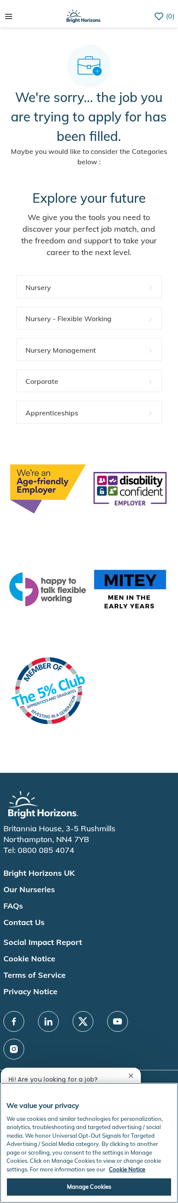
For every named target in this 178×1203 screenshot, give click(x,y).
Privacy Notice (30, 991)
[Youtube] (117, 1021)
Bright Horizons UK (39, 873)
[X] (83, 1021)
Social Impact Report (42, 942)
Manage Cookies (89, 1186)
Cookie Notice (29, 959)
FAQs (13, 906)
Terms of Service (34, 975)
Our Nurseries (29, 889)
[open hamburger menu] (8, 16)
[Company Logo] (84, 15)
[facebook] (13, 1021)
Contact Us (23, 922)
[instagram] (13, 1049)
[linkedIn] (48, 1021)
